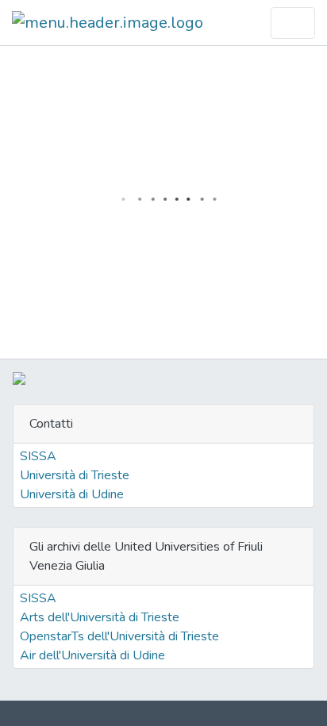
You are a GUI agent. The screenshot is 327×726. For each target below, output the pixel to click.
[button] (250, 23)
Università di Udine (72, 494)
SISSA (38, 456)
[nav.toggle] (293, 23)
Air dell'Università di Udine (92, 655)
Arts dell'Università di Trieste (99, 617)
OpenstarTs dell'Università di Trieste (119, 636)
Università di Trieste (74, 475)
